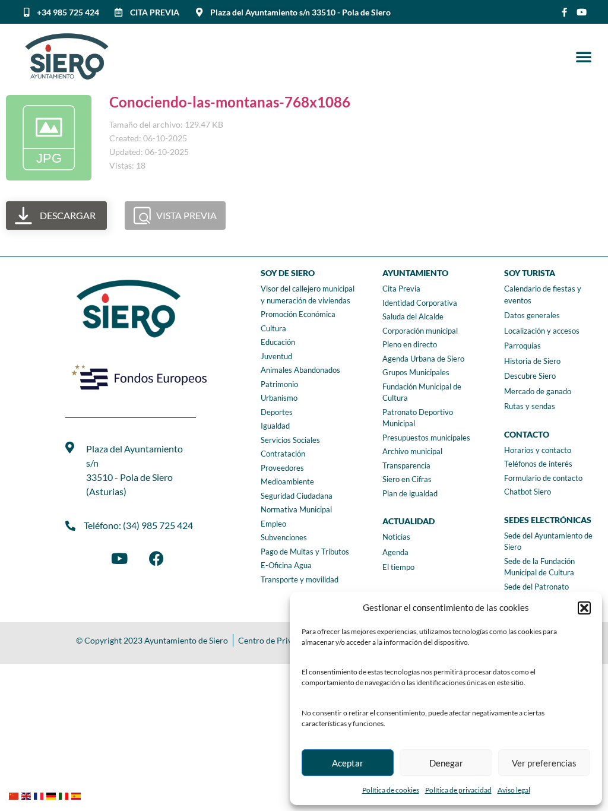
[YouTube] (119, 558)
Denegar (446, 763)
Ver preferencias (544, 763)
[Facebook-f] (564, 12)
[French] (40, 794)
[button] (584, 608)
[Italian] (65, 794)
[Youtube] (582, 12)
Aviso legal (514, 789)
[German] (52, 794)
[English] (27, 794)
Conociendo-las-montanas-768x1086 (229, 101)
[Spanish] (77, 794)
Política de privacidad (458, 789)
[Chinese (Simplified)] (15, 794)
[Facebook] (156, 558)
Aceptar (347, 763)
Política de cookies (390, 789)
